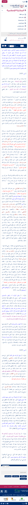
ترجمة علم (16, 476)
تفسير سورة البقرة (12, 33)
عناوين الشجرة (8, 476)
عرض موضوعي (20, 26)
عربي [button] (24, 1)
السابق (7, 466)
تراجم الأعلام (21, 29)
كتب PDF (22, 14)
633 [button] (12, 46)
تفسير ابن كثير (19, 33)
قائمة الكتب (21, 23)
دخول (4, 1)
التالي (4, 466)
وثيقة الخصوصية (24, 486)
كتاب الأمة (21, 17)
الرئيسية (24, 33)
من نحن (5, 486)
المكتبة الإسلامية (15, 10)
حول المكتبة (21, 20)
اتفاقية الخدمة (16, 486)
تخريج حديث (23, 478)
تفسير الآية (23, 476)
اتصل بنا (10, 486)
